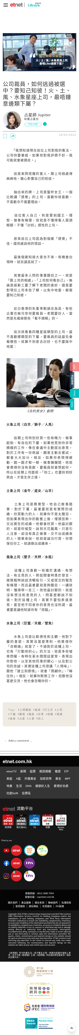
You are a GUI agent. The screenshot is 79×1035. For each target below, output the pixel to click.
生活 (19, 786)
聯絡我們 (53, 903)
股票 (33, 771)
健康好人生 (42, 786)
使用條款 (20, 906)
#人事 (31, 718)
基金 (58, 778)
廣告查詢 (39, 903)
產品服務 (26, 903)
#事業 (59, 714)
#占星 (21, 718)
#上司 (58, 710)
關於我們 (12, 903)
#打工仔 (48, 710)
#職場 (21, 714)
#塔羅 (49, 714)
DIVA (29, 786)
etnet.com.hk (17, 761)
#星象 (12, 718)
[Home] (16, 5)
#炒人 (40, 718)
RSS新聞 (60, 906)
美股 (9, 778)
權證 (58, 771)
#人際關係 (24, 710)
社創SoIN (12, 793)
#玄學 (40, 714)
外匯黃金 (30, 778)
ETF (66, 771)
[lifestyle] (33, 5)
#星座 (37, 710)
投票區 (26, 793)
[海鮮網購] (74, 380)
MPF (67, 778)
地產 (9, 786)
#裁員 (31, 714)
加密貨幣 (46, 778)
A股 (18, 778)
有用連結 (47, 906)
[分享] (13, 136)
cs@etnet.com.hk (45, 897)
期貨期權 (45, 771)
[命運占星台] (12, 120)
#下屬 (12, 714)
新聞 (23, 771)
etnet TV (11, 771)
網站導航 (33, 906)
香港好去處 (61, 786)
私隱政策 (66, 903)
